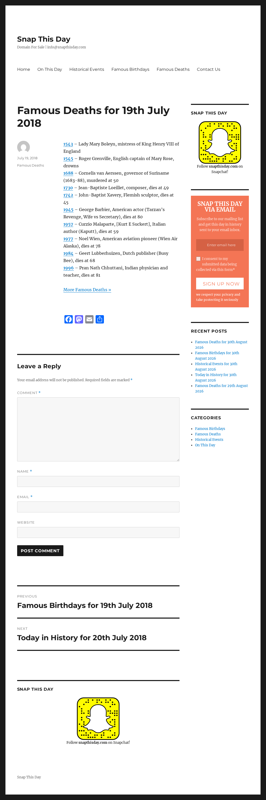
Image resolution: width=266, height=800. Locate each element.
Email (25, 497)
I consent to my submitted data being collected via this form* (216, 264)
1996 (68, 267)
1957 (68, 224)
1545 (68, 158)
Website (26, 522)
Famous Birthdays (130, 69)
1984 (68, 253)
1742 (68, 195)
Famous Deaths (173, 69)
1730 (68, 187)
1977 (68, 238)
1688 (68, 173)
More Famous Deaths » (87, 289)
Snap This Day (43, 39)
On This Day (49, 69)
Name (24, 471)
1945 (68, 209)
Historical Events (86, 69)
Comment (29, 393)
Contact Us (208, 69)
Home (23, 69)
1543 (68, 144)
